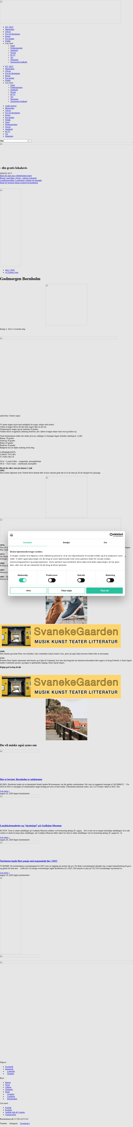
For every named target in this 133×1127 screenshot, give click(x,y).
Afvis (28, 590)
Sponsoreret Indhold (18, 62)
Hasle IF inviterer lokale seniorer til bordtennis (19, 183)
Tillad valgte (66, 590)
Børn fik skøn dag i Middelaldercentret (16, 176)
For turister (9, 39)
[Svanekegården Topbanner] (60, 647)
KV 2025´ (9, 27)
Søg (1, 141)
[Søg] (30, 140)
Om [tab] (105, 542)
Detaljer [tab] (66, 542)
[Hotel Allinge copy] (66, 739)
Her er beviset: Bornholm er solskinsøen (21, 779)
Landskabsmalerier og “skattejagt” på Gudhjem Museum (31, 825)
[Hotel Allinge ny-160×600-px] (10, 953)
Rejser (7, 36)
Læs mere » (5, 791)
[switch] (52, 580)
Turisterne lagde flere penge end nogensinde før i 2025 (28, 861)
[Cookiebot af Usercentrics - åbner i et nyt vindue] (111, 535)
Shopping (14, 60)
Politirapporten (16, 48)
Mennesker (9, 29)
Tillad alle (104, 590)
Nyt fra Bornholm (12, 34)
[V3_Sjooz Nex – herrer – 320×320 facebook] (66, 623)
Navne (13, 53)
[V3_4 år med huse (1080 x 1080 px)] (66, 517)
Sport (12, 46)
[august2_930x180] (60, 23)
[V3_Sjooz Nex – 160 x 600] (10, 266)
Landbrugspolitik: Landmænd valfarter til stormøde (21, 180)
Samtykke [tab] (27, 542)
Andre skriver (10, 106)
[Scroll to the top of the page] (1, 1126)
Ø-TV (12, 55)
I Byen (8, 32)
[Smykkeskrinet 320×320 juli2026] (66, 325)
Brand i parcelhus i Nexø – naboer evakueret (18, 178)
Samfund (14, 50)
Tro (11, 57)
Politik (8, 41)
